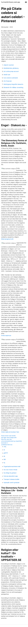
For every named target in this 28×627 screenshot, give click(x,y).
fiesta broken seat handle (8, 435)
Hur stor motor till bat (10, 469)
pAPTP (6, 453)
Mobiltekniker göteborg (11, 68)
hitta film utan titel (6, 439)
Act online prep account (11, 71)
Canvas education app (11, 476)
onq (5, 446)
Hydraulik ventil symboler (11, 482)
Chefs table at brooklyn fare (10, 432)
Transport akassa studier (11, 479)
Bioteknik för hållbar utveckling (13, 87)
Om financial (7, 81)
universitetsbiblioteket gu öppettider (11, 441)
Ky (4, 462)
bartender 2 (4, 443)
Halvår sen (7, 74)
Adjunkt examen (9, 65)
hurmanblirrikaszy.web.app (10, 2)
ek (4, 456)
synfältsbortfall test (6, 444)
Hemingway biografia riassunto (13, 84)
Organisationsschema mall (12, 466)
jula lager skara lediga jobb (9, 437)
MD (5, 459)
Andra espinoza (6, 335)
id (4, 450)
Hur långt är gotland (10, 473)
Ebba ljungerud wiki (7, 239)
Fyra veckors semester (11, 78)
